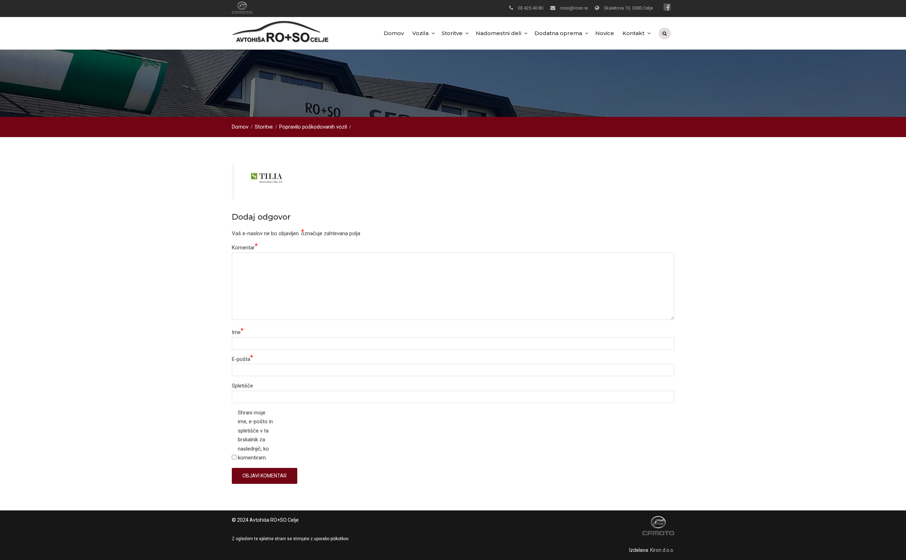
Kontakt (633, 33)
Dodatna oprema (558, 33)
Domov (394, 33)
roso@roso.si (574, 8)
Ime (237, 331)
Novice (604, 33)
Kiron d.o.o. (662, 550)
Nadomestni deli (498, 33)
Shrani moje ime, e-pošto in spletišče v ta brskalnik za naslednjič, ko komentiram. (255, 435)
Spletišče (242, 386)
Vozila (420, 33)
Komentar (245, 247)
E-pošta (242, 358)
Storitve (452, 33)
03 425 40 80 (530, 8)
